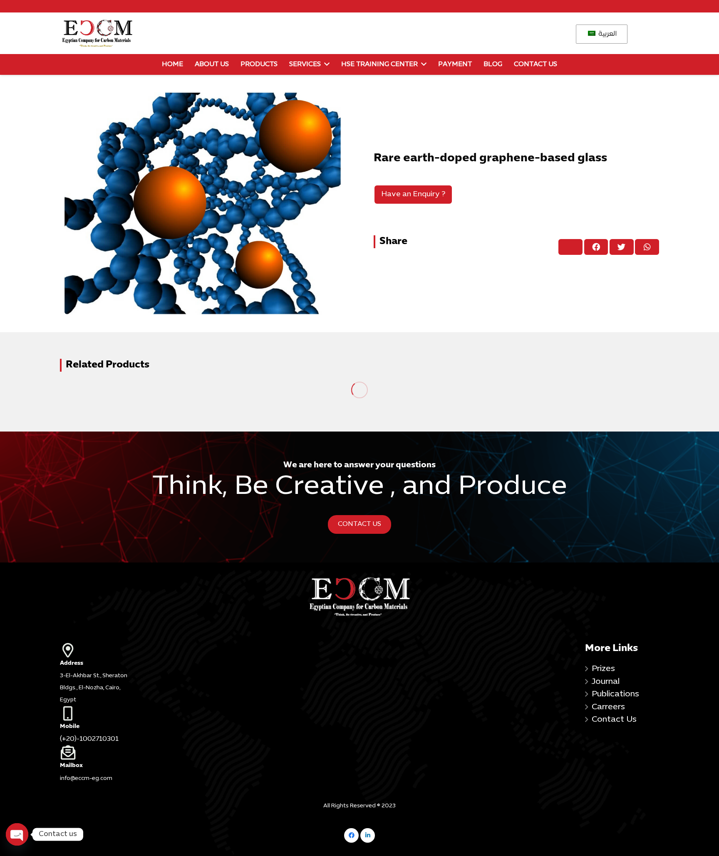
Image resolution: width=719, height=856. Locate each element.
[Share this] (596, 247)
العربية (607, 34)
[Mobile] (97, 713)
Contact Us (614, 720)
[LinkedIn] (367, 835)
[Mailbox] (97, 752)
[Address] (97, 650)
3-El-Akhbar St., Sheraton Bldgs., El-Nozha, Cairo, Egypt (93, 688)
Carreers (608, 707)
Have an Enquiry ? (413, 194)
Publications (615, 694)
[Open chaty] (17, 834)
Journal (606, 682)
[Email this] (570, 247)
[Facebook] (351, 835)
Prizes (603, 669)
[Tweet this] (622, 247)
